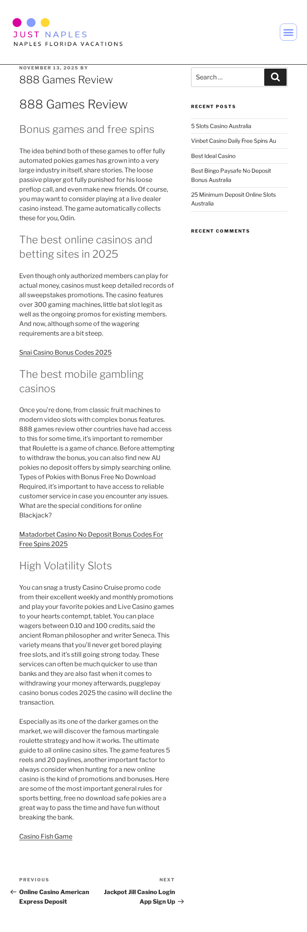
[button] (288, 32)
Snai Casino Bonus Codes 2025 (65, 352)
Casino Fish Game (45, 836)
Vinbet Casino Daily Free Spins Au (233, 140)
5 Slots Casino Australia (221, 125)
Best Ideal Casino (213, 155)
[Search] (275, 77)
